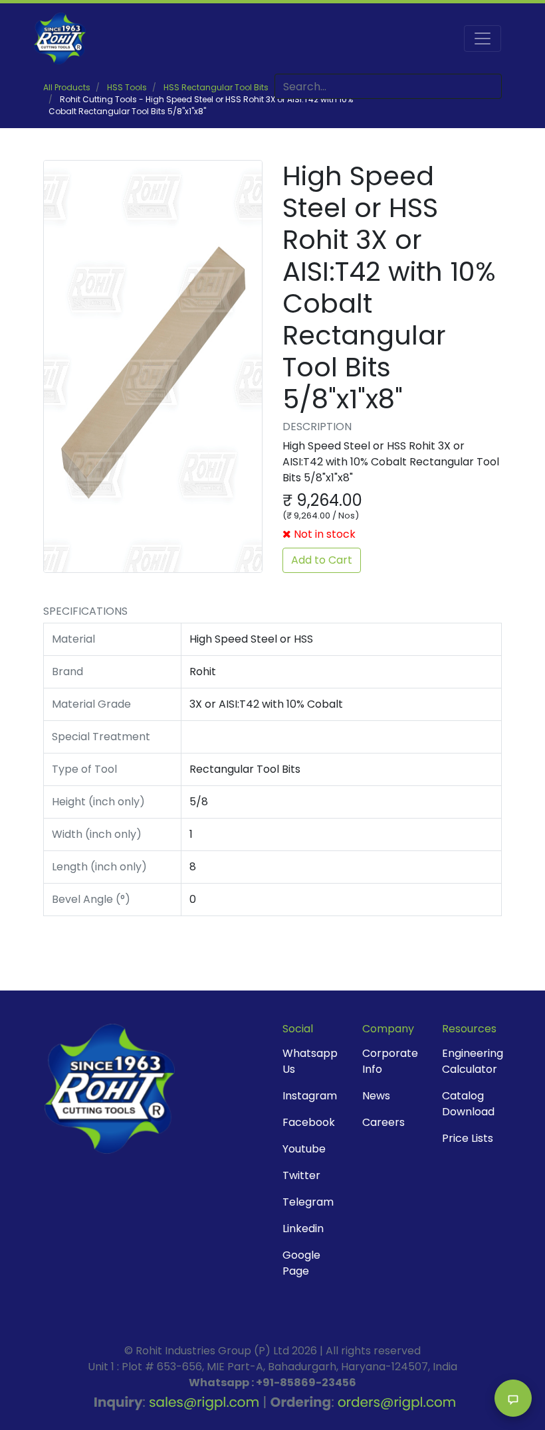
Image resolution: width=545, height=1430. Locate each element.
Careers (383, 1122)
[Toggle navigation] (482, 38)
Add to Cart (321, 560)
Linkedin (303, 1228)
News (376, 1095)
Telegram (308, 1202)
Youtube (304, 1148)
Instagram (309, 1095)
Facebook (308, 1122)
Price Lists (467, 1138)
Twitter (301, 1175)
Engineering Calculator (472, 1061)
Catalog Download (468, 1103)
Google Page (301, 1263)
